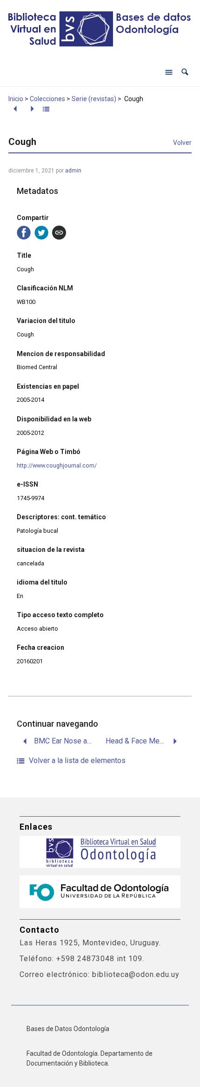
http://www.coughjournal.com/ (57, 465)
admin (73, 170)
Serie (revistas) (94, 99)
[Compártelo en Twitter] (41, 233)
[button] (185, 72)
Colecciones (47, 99)
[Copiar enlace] (59, 233)
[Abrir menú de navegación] (168, 72)
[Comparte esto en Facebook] (24, 233)
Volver (182, 142)
